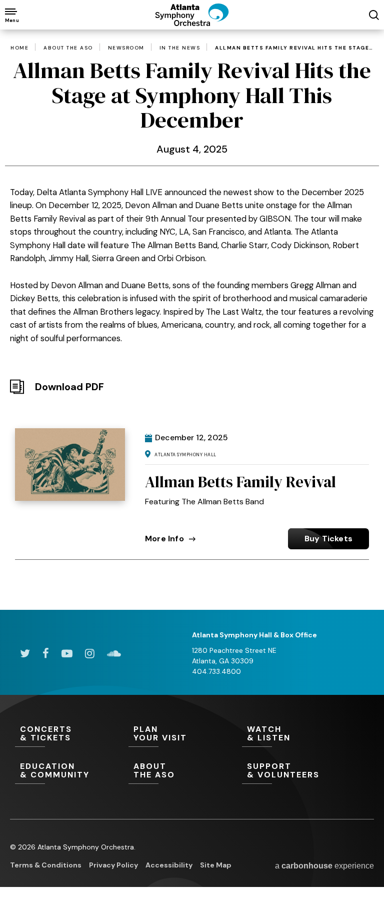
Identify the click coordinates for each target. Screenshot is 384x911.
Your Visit (160, 734)
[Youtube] (67, 653)
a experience (324, 865)
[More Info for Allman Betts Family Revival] (70, 464)
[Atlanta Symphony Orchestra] (192, 23)
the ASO (154, 771)
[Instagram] (89, 653)
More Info (164, 538)
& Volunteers (283, 771)
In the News (180, 48)
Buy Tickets (328, 538)
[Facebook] (45, 653)
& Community (55, 771)
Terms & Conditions (46, 864)
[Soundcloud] (114, 653)
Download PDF (69, 386)
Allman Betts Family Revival (240, 481)
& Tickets (46, 734)
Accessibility (169, 864)
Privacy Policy (113, 864)
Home (19, 48)
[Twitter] (25, 653)
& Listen (268, 734)
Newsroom (126, 48)
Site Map (216, 864)
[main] (192, 305)
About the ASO (68, 48)
